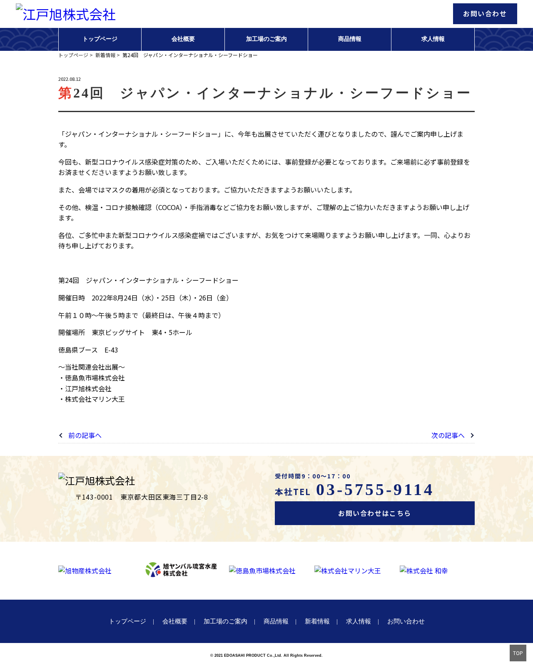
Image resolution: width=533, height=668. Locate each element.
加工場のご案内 (266, 39)
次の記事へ (448, 435)
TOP (518, 652)
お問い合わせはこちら (374, 513)
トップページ (99, 39)
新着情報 (317, 621)
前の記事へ (85, 435)
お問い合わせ (485, 13)
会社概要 (183, 39)
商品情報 (349, 39)
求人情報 (433, 39)
